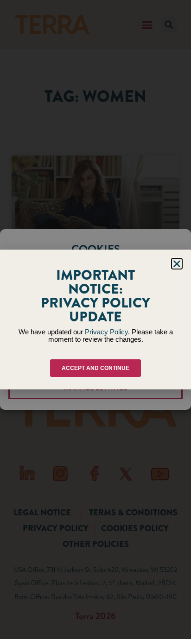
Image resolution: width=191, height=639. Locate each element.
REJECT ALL (96, 360)
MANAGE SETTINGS (95, 388)
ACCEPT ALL (95, 332)
